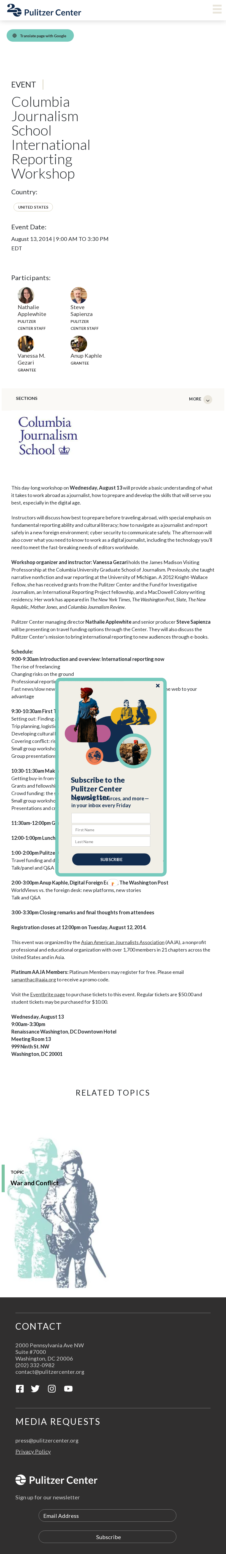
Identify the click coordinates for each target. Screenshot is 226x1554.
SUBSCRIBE (111, 859)
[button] (111, 788)
